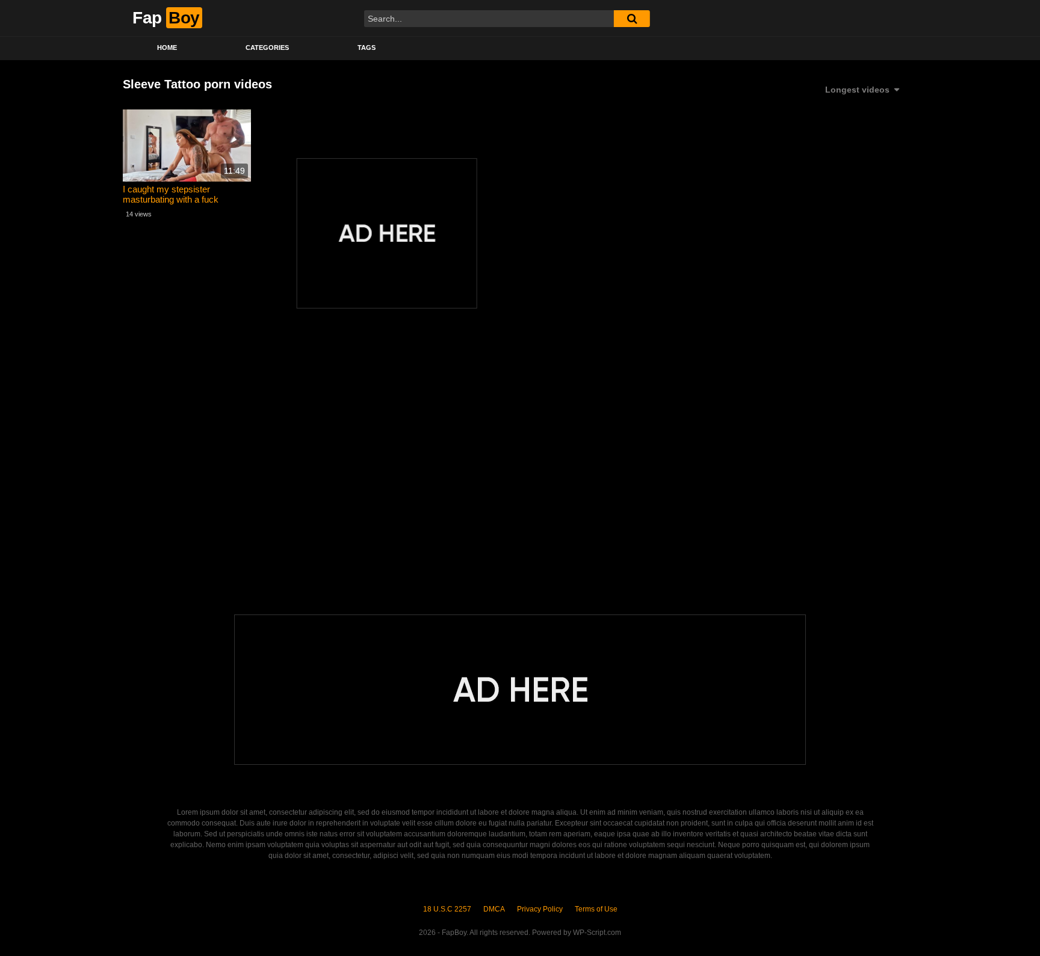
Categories (267, 47)
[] (632, 18)
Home (167, 47)
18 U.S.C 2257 (447, 909)
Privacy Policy (540, 909)
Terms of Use (596, 909)
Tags (367, 47)
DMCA (494, 909)
